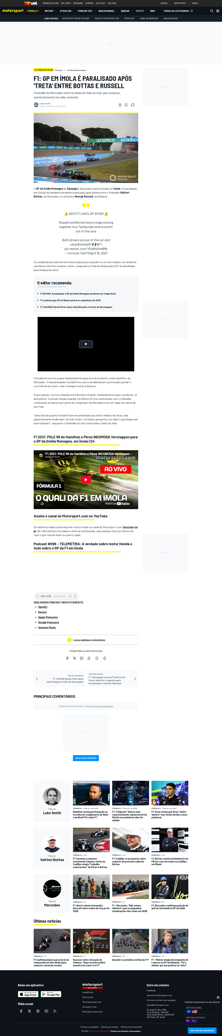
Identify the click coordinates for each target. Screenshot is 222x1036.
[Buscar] (212, 11)
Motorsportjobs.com (91, 1002)
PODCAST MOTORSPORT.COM (107, 18)
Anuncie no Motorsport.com (159, 995)
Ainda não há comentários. (85, 706)
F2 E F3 (140, 10)
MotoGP (49, 10)
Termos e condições (89, 1027)
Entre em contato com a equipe (161, 1000)
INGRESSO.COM (50, 3)
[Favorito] (126, 105)
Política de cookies (109, 1027)
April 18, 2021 (98, 253)
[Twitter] (74, 658)
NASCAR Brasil (106, 10)
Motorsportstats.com (92, 1011)
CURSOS (89, 3)
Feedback (151, 990)
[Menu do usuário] (218, 11)
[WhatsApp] (82, 658)
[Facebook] (67, 658)
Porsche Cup (85, 10)
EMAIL (195, 3)
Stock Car (65, 10)
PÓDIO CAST (129, 18)
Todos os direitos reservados (125, 1031)
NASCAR (125, 10)
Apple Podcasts (48, 617)
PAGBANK (78, 3)
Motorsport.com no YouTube (75, 18)
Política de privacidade (131, 1027)
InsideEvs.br (87, 992)
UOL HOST (66, 3)
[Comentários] (133, 105)
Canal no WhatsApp (149, 18)
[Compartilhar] (120, 105)
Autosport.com (89, 1006)
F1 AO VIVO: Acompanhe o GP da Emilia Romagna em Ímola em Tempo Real (78, 293)
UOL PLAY (100, 3)
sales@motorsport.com (158, 1005)
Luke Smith (44, 104)
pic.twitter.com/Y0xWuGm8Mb (85, 249)
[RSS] (55, 1011)
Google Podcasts (48, 622)
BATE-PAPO (179, 3)
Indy (152, 10)
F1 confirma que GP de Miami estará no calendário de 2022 (70, 300)
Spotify (42, 607)
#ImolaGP (84, 244)
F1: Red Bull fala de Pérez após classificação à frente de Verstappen (76, 306)
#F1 (99, 244)
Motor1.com (87, 997)
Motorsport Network (99, 1031)
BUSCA (164, 3)
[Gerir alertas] (105, 658)
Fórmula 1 (32, 10)
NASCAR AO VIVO (171, 18)
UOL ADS (112, 3)
